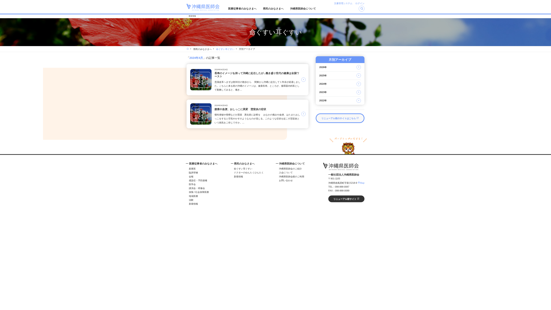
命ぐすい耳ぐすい (225, 49)
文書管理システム (343, 3)
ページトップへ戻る (348, 145)
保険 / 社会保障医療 (199, 192)
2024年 (323, 84)
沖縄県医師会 (341, 166)
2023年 (323, 92)
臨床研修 (193, 172)
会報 (191, 176)
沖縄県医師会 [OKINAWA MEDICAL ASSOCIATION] (203, 7)
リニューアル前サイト (345, 199)
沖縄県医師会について (303, 8)
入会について (286, 172)
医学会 (192, 184)
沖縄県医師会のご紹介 (290, 168)
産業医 (192, 168)
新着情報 (193, 204)
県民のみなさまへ (273, 8)
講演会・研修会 (197, 188)
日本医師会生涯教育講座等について (229, 16)
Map (362, 183)
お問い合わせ (286, 180)
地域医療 (193, 196)
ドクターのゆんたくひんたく (249, 172)
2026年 (323, 67)
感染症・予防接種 (198, 180)
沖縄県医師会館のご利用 (291, 176)
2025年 (323, 75)
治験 (191, 200)
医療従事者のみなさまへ (242, 8)
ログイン (359, 3)
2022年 (323, 100)
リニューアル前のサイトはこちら (338, 118)
